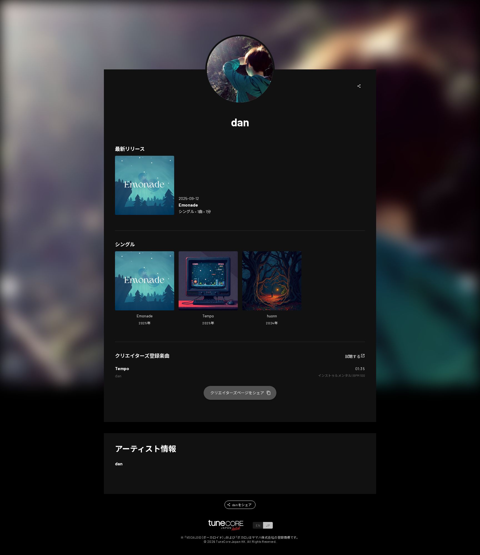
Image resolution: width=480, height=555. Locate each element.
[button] (359, 86)
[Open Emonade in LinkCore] (144, 185)
